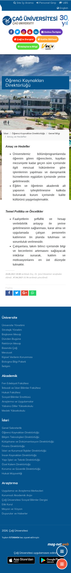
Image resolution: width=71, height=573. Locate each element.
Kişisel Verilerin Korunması (17, 357)
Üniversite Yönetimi (13, 325)
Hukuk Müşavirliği (12, 473)
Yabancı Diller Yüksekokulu (17, 406)
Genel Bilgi (54, 133)
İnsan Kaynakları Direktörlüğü (19, 455)
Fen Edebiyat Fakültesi (15, 383)
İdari (6, 133)
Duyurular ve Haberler (15, 513)
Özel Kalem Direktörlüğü (16, 464)
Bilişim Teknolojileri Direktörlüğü (20, 437)
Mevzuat (7, 352)
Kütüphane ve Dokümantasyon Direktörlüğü (28, 441)
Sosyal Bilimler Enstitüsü (16, 397)
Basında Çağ (9, 348)
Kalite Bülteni (48, 39)
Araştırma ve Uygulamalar (17, 401)
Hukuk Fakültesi (11, 392)
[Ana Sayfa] (35, 20)
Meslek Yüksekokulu (13, 410)
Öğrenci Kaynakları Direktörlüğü (28, 133)
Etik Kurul (7, 504)
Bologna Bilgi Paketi (14, 361)
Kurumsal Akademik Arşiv (17, 495)
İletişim (6, 366)
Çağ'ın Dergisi (24, 39)
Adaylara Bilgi (29, 46)
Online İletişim (52, 32)
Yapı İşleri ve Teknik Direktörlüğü (21, 459)
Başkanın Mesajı (11, 334)
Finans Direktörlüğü (13, 446)
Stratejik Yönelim (12, 329)
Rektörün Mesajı (11, 343)
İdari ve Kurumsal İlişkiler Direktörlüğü (24, 450)
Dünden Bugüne (11, 338)
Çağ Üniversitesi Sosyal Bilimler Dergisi (25, 499)
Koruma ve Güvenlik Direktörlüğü (21, 468)
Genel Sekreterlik (12, 428)
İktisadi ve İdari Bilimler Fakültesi (21, 387)
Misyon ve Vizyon (12, 509)
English (63, 8)
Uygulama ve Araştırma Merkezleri (22, 490)
